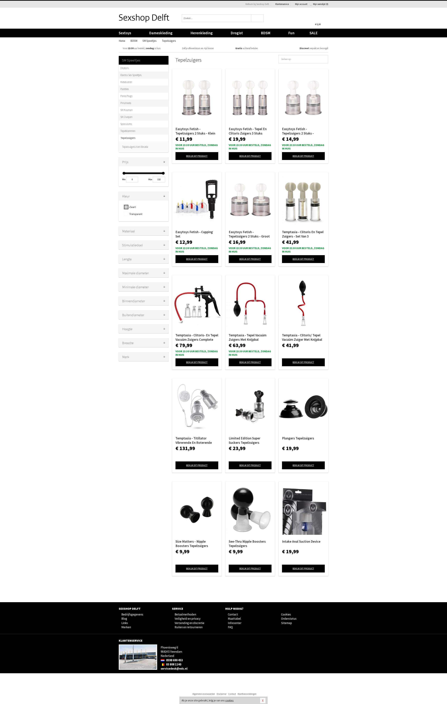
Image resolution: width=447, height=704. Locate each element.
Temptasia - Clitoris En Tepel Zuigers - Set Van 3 (303, 234)
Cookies (286, 614)
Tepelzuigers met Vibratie (135, 146)
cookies (229, 700)
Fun (291, 33)
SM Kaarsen (126, 110)
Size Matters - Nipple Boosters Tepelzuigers (191, 543)
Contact (233, 614)
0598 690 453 (174, 660)
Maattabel (234, 619)
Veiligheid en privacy (187, 619)
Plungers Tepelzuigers (298, 438)
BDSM (265, 33)
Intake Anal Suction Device (301, 541)
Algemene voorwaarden (203, 693)
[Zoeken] (257, 18)
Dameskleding (161, 33)
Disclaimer (221, 693)
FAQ (230, 627)
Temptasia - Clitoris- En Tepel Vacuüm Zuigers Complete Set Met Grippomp (196, 337)
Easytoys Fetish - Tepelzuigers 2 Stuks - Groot (249, 234)
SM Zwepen (126, 117)
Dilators (124, 68)
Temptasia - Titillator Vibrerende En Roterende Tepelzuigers (193, 440)
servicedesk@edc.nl (174, 668)
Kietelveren (126, 82)
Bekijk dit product (196, 156)
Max (150, 179)
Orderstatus (288, 619)
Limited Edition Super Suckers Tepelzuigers (244, 440)
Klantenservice (282, 4)
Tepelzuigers (127, 138)
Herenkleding (201, 33)
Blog (124, 619)
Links (124, 623)
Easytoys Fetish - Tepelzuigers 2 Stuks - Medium (298, 131)
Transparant (135, 214)
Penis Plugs (126, 96)
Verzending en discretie (189, 623)
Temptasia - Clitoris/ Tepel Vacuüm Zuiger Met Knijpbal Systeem (302, 337)
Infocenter (234, 623)
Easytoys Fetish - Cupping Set (194, 234)
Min (124, 179)
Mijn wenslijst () (320, 4)
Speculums (126, 124)
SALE (314, 33)
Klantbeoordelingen (247, 693)
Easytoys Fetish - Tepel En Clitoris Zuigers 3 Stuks (248, 131)
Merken (126, 627)
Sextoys (125, 33)
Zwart (132, 207)
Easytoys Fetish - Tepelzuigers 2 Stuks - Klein (195, 131)
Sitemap (286, 623)
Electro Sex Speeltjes (130, 75)
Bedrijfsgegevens (132, 614)
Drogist (237, 33)
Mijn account (301, 4)
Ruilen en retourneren (189, 627)
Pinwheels (125, 103)
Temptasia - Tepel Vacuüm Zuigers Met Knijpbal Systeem (247, 337)
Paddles (124, 89)
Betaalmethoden (185, 614)
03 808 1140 (173, 664)
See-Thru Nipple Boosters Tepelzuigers (247, 543)
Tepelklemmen (127, 131)
